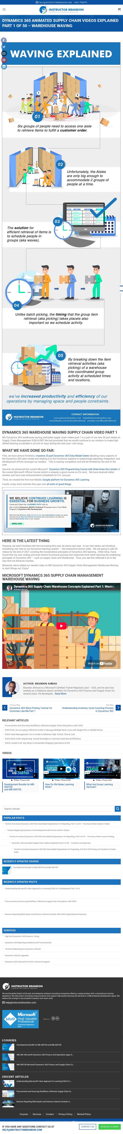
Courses (24, 1114)
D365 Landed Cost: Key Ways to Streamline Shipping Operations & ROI (37, 743)
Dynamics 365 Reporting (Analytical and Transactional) (28, 942)
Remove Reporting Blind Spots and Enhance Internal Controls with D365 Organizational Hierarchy (45, 914)
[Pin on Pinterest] (4, 60)
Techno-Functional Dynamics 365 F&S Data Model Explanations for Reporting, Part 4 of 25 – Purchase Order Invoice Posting (61, 836)
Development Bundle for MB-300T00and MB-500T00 (19, 787)
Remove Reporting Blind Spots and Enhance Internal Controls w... (43, 1101)
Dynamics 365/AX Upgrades (17, 955)
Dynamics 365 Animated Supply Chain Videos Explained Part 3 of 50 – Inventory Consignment (51, 843)
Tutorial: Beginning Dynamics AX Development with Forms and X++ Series (38, 830)
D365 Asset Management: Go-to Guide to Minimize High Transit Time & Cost (40, 734)
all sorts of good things (59, 484)
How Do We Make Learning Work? (59, 785)
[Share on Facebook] (4, 40)
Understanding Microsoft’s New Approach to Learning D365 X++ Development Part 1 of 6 (42, 888)
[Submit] (118, 809)
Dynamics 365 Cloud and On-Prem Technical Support (27, 962)
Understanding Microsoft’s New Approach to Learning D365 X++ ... (44, 1081)
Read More (60, 693)
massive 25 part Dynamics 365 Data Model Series (62, 455)
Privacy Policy (65, 1114)
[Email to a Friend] (4, 53)
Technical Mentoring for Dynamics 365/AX (23, 949)
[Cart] (119, 9)
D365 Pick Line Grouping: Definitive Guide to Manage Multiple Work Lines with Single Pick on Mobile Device (54, 730)
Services (37, 1114)
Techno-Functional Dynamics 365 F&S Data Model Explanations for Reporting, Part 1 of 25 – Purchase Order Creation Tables (57, 824)
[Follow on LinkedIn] (53, 1018)
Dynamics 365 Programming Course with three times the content (83, 469)
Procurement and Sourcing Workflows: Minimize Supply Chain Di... (44, 1091)
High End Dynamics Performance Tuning (22, 936)
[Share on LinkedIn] (4, 66)
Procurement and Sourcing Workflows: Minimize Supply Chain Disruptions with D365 (44, 725)
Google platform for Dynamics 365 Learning (66, 479)
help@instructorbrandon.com (22, 1129)
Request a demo (110, 1126)
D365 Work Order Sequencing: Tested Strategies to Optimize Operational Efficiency (43, 738)
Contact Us (87, 1126)
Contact (50, 1114)
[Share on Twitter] (4, 47)
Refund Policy (84, 1114)
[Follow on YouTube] (57, 1018)
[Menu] (4, 9)
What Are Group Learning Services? (99, 785)
